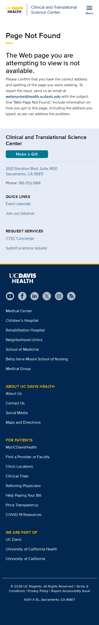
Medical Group (18, 368)
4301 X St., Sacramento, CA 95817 (49, 599)
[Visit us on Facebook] (20, 296)
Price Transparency (22, 505)
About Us (14, 393)
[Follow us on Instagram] (57, 296)
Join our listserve (20, 213)
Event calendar (18, 203)
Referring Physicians (23, 485)
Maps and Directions (23, 422)
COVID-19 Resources (23, 514)
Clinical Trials (17, 476)
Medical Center (19, 311)
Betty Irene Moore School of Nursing (37, 359)
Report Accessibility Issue (70, 590)
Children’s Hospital (22, 320)
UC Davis (13, 539)
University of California (25, 558)
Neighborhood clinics (24, 339)
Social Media (17, 412)
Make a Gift (27, 154)
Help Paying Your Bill (23, 495)
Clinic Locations (19, 466)
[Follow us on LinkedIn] (32, 296)
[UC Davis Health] (22, 278)
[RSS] (69, 296)
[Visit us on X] (45, 296)
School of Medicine (22, 349)
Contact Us (15, 403)
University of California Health (31, 549)
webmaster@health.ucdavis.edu (33, 96)
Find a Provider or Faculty (28, 457)
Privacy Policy (38, 590)
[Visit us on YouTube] (10, 296)
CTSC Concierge (20, 238)
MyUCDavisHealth (21, 447)
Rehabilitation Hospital (25, 330)
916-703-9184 (30, 183)
